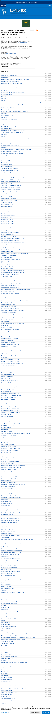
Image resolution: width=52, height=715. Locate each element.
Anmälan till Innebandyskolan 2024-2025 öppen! (11, 227)
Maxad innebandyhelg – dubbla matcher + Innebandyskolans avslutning (16, 299)
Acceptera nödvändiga (35, 712)
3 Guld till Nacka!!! (4, 683)
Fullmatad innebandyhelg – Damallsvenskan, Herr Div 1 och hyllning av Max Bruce (18, 264)
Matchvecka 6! (4, 113)
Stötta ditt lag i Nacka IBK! (6, 202)
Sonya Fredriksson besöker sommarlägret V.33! (11, 185)
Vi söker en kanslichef (5, 321)
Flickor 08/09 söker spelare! (7, 503)
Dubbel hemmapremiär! (6, 584)
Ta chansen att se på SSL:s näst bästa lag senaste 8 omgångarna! (14, 370)
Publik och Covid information (7, 533)
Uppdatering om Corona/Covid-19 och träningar (11, 545)
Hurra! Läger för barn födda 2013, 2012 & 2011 (10, 461)
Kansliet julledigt (4, 429)
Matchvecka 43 (4, 147)
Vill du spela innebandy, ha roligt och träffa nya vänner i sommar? (14, 176)
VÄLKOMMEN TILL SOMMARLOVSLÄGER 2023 (10, 285)
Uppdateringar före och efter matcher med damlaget (12, 526)
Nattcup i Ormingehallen (6, 454)
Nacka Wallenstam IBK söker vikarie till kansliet (11, 571)
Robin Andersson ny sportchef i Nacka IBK (10, 240)
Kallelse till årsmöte (5, 703)
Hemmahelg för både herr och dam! (8, 573)
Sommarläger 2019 (5, 609)
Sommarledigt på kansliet (6, 474)
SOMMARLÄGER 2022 (5, 348)
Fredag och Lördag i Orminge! (7, 580)
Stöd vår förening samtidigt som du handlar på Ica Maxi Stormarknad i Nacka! (17, 539)
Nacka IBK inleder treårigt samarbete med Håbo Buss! (12, 153)
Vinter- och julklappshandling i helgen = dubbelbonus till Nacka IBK (15, 253)
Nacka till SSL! (4, 605)
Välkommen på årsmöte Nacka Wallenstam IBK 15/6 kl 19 (13, 484)
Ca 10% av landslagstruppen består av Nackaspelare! (12, 350)
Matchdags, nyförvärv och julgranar (8, 306)
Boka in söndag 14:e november (7, 444)
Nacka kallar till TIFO (5, 607)
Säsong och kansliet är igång (7, 471)
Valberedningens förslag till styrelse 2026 (9, 75)
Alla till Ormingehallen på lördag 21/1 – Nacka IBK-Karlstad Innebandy (15, 289)
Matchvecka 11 (4, 98)
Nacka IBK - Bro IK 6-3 (5, 696)
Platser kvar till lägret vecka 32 (7, 340)
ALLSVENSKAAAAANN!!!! (6, 649)
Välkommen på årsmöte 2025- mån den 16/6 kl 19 (11, 179)
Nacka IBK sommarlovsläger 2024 (8, 234)
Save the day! (4, 645)
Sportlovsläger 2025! (5, 194)
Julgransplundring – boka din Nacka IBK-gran (10, 261)
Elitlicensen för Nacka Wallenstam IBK (9, 635)
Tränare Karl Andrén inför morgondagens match (11, 412)
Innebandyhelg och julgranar (7, 251)
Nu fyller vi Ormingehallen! (6, 94)
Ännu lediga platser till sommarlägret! (9, 601)
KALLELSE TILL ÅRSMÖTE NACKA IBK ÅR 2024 (10, 232)
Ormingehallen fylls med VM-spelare (8, 446)
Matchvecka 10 (4, 100)
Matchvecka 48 (4, 136)
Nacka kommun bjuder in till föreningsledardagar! (11, 579)
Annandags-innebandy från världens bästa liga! (11, 423)
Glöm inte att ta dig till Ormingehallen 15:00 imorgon (11, 420)
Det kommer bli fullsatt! (6, 382)
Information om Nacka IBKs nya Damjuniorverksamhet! (12, 92)
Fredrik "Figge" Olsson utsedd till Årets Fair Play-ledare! (12, 543)
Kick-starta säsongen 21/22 (6, 501)
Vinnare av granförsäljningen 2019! (8, 565)
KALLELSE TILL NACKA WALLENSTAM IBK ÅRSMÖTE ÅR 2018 (13, 639)
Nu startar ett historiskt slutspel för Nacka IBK (10, 367)
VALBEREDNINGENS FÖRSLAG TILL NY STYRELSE (10, 344)
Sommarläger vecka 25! (6, 480)
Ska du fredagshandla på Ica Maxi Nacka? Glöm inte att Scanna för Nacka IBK (17, 401)
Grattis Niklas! (4, 686)
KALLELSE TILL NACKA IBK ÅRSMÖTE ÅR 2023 (10, 281)
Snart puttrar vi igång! (5, 334)
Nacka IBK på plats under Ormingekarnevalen (10, 280)
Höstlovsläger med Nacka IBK (7, 316)
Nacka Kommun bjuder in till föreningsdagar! (10, 448)
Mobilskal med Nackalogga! (7, 700)
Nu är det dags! (4, 613)
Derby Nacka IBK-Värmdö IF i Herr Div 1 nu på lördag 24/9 (12, 323)
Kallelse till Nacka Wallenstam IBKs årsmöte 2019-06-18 (12, 592)
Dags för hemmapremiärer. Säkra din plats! (10, 329)
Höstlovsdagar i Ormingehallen (7, 221)
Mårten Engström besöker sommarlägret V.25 (10, 181)
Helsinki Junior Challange (6, 681)
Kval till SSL (3, 96)
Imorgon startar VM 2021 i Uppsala (8, 437)
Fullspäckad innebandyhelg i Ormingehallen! (10, 187)
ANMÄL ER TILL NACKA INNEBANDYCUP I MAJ (10, 361)
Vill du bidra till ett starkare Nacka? (8, 365)
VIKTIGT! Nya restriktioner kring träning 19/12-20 (11, 518)
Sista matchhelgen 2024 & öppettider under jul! (10, 196)
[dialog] (26, 709)
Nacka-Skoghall (4, 671)
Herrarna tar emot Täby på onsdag (8, 435)
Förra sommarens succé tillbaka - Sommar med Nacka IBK (13, 473)
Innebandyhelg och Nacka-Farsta (8, 304)
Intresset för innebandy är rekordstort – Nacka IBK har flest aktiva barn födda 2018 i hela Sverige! (21, 102)
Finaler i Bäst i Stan (5, 357)
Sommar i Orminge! (5, 537)
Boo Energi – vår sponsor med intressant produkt (11, 297)
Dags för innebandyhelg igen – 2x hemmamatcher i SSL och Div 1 (14, 300)
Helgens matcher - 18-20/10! (7, 219)
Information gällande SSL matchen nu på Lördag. (11, 552)
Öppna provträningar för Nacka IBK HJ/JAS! (10, 81)
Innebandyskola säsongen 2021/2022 (9, 476)
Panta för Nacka (4, 351)
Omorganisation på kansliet (7, 319)
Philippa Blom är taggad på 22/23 (8, 369)
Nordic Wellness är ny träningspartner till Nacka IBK (11, 229)
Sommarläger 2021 (5, 490)
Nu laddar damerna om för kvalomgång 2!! (10, 611)
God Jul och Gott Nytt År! (6, 622)
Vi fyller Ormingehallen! (6, 628)
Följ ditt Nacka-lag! (5, 440)
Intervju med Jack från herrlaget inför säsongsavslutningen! (13, 688)
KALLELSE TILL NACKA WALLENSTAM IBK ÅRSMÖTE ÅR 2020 (13, 541)
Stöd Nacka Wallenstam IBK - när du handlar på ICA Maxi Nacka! (14, 662)
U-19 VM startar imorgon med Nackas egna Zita (11, 467)
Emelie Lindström (4, 599)
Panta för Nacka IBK (5, 404)
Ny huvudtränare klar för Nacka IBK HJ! (9, 87)
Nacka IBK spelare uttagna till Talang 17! (9, 170)
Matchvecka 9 (4, 106)
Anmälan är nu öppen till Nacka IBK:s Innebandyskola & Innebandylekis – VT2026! (18, 138)
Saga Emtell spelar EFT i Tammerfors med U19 (10, 456)
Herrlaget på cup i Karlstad (6, 679)
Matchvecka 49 (4, 134)
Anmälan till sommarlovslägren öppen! (9, 119)
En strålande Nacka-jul (6, 452)
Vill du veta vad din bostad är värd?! (8, 397)
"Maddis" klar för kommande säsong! (9, 386)
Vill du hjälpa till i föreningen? (7, 276)
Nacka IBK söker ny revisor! (7, 90)
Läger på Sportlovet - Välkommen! (8, 399)
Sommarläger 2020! (5, 556)
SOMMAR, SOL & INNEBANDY (7, 376)
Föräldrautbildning (5, 616)
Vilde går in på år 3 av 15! (6, 384)
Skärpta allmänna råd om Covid (7, 529)
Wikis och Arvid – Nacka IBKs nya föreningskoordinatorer (13, 242)
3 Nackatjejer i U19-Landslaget (7, 643)
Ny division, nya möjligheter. (7, 327)
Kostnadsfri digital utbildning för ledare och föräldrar (12, 512)
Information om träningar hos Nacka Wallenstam (11, 548)
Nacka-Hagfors (4, 669)
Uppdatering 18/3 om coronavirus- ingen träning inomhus (13, 546)
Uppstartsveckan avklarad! (6, 164)
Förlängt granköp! (5, 442)
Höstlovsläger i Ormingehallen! (7, 266)
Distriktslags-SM (4, 620)
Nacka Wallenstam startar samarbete (9, 626)
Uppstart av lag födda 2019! (7, 115)
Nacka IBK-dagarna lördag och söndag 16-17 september (12, 272)
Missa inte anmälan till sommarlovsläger (9, 278)
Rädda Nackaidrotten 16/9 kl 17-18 (8, 588)
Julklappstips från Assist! (6, 654)
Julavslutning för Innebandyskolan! (8, 198)
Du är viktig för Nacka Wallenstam (8, 531)
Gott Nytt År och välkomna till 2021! (8, 514)
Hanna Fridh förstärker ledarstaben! (8, 482)
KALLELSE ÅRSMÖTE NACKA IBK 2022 (8, 346)
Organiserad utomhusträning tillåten (8, 510)
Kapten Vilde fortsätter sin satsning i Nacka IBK (11, 283)
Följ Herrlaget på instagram (6, 677)
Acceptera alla (46, 712)
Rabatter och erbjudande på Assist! (8, 527)
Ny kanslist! (3, 660)
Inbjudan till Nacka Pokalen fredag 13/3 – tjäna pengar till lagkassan (15, 104)
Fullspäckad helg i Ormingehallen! (8, 457)
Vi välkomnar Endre (5, 582)
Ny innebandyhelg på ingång (7, 268)
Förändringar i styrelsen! (6, 336)
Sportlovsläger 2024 (5, 244)
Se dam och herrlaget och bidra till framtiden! (10, 702)
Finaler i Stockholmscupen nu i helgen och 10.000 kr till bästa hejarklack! (16, 685)
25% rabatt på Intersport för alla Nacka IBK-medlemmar (12, 238)
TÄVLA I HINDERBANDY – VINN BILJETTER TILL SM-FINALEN (12, 363)
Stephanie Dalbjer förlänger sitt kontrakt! (9, 387)
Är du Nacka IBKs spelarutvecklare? (8, 263)
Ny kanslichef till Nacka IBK (6, 302)
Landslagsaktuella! (5, 597)
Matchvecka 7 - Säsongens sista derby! (9, 109)
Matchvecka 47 (4, 140)
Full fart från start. (5, 325)
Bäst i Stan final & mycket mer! (7, 107)
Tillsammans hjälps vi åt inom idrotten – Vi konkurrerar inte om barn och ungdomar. (18, 495)
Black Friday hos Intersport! (6, 206)
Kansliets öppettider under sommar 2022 (9, 338)
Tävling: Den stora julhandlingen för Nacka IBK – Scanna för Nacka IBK (15, 433)
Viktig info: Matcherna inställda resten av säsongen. (12, 550)
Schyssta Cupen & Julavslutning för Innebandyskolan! (12, 132)
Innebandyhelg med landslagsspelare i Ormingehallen (12, 310)
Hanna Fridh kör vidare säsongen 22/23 (9, 380)
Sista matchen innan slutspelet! (7, 374)
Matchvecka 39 (4, 162)
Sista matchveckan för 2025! (7, 128)
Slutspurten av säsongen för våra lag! (9, 191)
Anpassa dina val (5, 712)
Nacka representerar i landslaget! (8, 647)
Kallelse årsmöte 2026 (5, 77)
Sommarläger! (4, 590)
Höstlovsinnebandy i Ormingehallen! (8, 143)
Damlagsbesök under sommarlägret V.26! (9, 88)
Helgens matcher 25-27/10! (6, 217)
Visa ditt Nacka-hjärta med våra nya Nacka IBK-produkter (13, 249)
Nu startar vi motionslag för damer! (8, 355)
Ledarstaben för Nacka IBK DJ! (7, 85)
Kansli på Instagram (5, 632)
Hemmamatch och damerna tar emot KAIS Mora (11, 395)
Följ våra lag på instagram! (6, 668)
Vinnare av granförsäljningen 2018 (8, 618)
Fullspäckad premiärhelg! (6, 166)
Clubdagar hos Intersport (6, 183)
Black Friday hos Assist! (6, 569)
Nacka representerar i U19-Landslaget (9, 656)
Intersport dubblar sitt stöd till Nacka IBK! (9, 200)
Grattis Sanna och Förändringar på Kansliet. (10, 563)
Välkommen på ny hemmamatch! (8, 403)
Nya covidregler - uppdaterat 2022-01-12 (9, 410)
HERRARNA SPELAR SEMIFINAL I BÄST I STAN (10, 359)
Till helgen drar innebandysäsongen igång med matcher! (13, 270)
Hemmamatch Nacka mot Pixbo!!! (8, 524)
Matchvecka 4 (4, 121)
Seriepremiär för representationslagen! (9, 168)
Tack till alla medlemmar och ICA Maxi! (9, 692)
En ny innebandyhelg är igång (7, 291)
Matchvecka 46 (4, 141)
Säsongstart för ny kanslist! (7, 641)
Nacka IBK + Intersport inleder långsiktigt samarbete (12, 274)
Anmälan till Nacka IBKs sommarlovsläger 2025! (11, 189)
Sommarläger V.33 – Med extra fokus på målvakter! (11, 83)
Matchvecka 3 (4, 123)
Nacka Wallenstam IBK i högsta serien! (9, 603)
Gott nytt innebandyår (5, 295)
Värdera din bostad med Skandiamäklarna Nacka (11, 230)
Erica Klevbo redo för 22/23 (6, 372)
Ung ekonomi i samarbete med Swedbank (10, 145)
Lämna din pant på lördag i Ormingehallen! (10, 393)
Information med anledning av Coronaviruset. (10, 558)
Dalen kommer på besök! (6, 577)
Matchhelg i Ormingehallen (6, 431)
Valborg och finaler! (5, 353)
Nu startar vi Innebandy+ (6, 427)
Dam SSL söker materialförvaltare (8, 486)
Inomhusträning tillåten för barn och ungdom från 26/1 (12, 509)
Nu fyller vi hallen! (5, 459)
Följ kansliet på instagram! (6, 505)
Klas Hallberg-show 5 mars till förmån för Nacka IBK (11, 193)
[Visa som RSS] (37, 30)
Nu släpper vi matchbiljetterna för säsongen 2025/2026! (12, 172)
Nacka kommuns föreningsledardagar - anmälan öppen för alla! (14, 633)
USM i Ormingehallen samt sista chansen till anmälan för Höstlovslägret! (16, 149)
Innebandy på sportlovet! (6, 562)
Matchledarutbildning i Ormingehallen (9, 158)
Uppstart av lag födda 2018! (7, 204)
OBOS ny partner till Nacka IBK (7, 246)
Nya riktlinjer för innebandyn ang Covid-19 (10, 520)
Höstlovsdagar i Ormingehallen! (7, 223)
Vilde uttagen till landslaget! (7, 488)
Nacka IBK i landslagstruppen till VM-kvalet (10, 293)
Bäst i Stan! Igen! (4, 650)
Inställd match (4, 418)
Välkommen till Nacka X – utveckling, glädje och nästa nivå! (13, 130)
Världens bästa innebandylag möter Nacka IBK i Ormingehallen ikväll (15, 314)
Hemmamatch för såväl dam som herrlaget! (10, 210)
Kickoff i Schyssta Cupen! (6, 157)
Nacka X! (3, 213)
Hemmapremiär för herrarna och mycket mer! (10, 160)
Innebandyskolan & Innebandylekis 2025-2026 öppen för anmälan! (15, 177)
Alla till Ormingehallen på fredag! (8, 698)
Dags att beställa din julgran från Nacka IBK (10, 308)
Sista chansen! (4, 596)
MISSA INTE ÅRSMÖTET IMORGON (8, 342)
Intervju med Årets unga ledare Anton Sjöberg (10, 478)
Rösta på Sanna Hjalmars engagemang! (9, 450)
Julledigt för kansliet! (5, 624)
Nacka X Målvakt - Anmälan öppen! (8, 126)
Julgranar (3, 630)
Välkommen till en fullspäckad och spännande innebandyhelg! (14, 317)
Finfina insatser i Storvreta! (6, 690)
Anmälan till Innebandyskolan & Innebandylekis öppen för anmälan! (15, 79)
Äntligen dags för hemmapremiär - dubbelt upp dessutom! (13, 465)
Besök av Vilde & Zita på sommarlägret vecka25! (11, 497)
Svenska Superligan (5, 331)
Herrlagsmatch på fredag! (6, 694)
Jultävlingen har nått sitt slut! (7, 416)
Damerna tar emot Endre (6, 414)
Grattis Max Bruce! (5, 594)
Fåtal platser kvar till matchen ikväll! (8, 406)
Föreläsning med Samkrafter (7, 333)
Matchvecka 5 (4, 117)
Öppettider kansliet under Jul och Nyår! (9, 567)
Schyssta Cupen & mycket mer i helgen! (9, 155)
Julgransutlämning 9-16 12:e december (9, 522)
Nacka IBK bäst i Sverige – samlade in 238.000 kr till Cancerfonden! (14, 111)
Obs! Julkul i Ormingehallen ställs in (8, 425)
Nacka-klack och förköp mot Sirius (8, 389)
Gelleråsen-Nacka (5, 675)
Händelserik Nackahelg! (6, 666)
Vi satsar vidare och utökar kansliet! (8, 236)
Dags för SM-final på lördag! (7, 493)
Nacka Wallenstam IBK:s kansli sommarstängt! (10, 535)
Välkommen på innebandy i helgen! (8, 312)
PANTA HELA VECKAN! (5, 378)
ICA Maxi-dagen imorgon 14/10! (7, 658)
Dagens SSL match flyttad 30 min (8, 575)
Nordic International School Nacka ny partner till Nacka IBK (13, 208)
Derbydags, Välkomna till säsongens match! (10, 408)
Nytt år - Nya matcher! (5, 124)
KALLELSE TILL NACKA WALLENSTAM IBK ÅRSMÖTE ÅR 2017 (13, 664)
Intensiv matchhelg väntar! (6, 211)
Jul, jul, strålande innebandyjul (7, 247)
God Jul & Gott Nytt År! (5, 422)
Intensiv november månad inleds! (8, 215)
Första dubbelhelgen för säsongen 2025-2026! (10, 151)
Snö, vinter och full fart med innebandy (9, 255)
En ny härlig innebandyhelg (7, 257)
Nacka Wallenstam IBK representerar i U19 (10, 507)
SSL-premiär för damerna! (6, 586)
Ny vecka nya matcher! (6, 391)
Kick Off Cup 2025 (4, 174)
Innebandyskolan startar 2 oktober (8, 469)
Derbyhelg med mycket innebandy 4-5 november (11, 259)
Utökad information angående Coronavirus (10, 554)
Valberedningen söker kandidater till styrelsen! (11, 492)
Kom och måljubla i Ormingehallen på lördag (10, 287)
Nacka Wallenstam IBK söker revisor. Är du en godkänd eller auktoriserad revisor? (13, 32)
